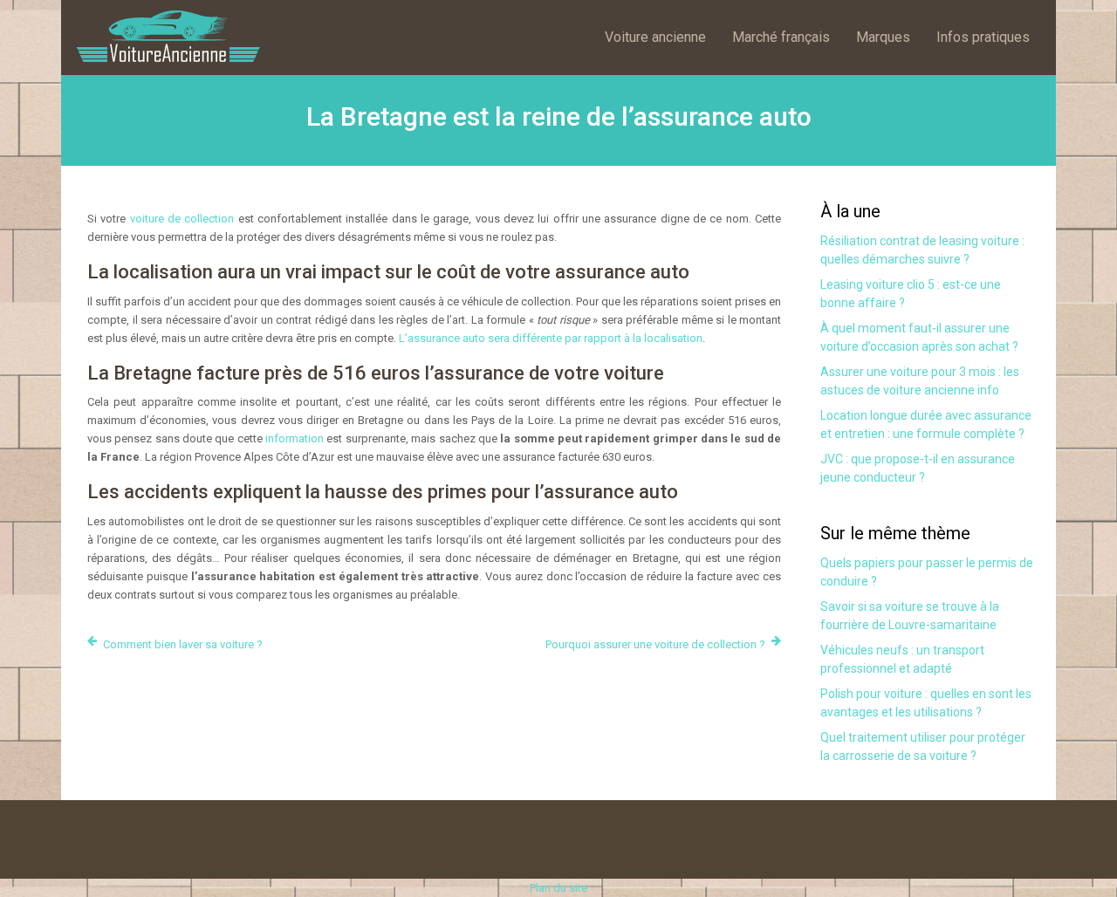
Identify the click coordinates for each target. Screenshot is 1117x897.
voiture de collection (182, 218)
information (294, 438)
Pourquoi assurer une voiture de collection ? (655, 644)
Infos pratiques (983, 37)
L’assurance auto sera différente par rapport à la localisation (550, 338)
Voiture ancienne (655, 37)
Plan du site (558, 887)
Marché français (781, 37)
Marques (883, 37)
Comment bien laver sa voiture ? (183, 644)
